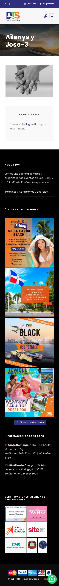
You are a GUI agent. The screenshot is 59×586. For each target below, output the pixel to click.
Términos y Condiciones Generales (26, 192)
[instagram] (9, 3)
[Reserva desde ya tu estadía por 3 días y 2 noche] (29, 392)
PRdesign (46, 579)
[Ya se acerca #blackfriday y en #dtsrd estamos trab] (29, 342)
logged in (31, 124)
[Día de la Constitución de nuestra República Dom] (29, 292)
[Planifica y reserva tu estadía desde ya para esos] (29, 243)
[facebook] (5, 3)
